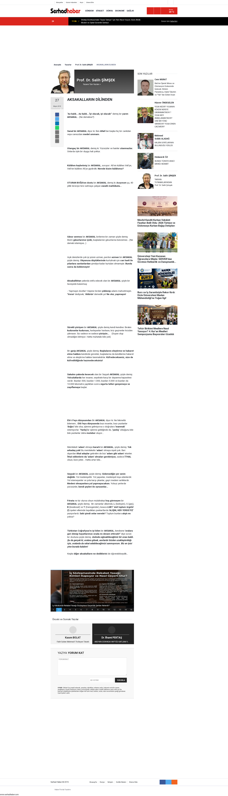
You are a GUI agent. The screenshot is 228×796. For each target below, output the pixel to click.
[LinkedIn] (57, 123)
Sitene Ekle (90, 2)
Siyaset (100, 11)
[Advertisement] (114, 43)
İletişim (110, 782)
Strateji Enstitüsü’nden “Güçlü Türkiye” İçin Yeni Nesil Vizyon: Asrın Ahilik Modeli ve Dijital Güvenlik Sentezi (110, 21)
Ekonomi (119, 11)
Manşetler (59, 2)
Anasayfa (93, 782)
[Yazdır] (57, 136)
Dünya (109, 11)
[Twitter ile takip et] (168, 782)
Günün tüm (169, 21)
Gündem (89, 11)
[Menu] (150, 11)
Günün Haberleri (71, 2)
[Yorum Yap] (57, 141)
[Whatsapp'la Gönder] (57, 128)
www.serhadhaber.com (9, 794)
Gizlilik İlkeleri (121, 782)
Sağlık (130, 11)
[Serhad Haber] (65, 11)
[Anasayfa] (52, 2)
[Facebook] (57, 114)
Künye (102, 782)
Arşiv (81, 2)
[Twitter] (57, 119)
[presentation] (59, 21)
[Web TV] (170, 2)
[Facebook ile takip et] (163, 782)
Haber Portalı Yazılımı (63, 790)
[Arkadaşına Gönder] (57, 132)
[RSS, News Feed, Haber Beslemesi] (174, 782)
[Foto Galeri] (176, 2)
